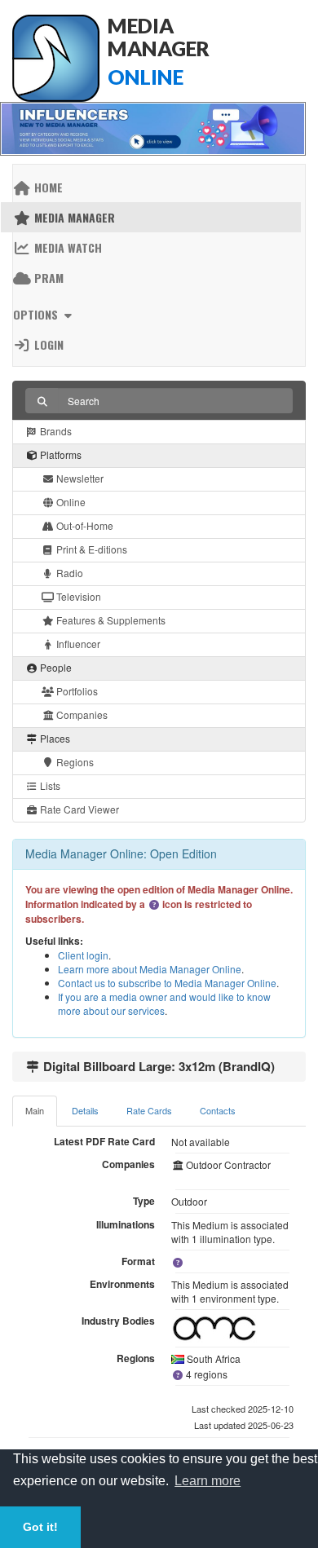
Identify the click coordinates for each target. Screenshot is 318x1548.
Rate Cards (149, 1110)
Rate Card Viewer (78, 809)
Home (47, 187)
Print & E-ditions (90, 549)
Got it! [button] (40, 1526)
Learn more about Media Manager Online (149, 969)
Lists (49, 785)
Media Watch (66, 247)
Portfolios (76, 691)
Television (77, 596)
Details (85, 1110)
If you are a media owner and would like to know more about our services (164, 1003)
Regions (74, 762)
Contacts (218, 1110)
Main (34, 1110)
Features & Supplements (110, 620)
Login (47, 344)
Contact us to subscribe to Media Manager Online (167, 983)
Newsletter (79, 478)
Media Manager (73, 217)
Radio (68, 573)
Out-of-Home (83, 525)
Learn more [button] (207, 1481)
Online (70, 502)
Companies (81, 714)
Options (37, 314)
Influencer (77, 644)
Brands (55, 431)
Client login (83, 955)
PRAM (47, 277)
